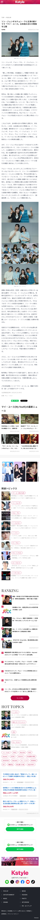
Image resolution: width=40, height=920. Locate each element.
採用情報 (3, 914)
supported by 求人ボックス (33, 813)
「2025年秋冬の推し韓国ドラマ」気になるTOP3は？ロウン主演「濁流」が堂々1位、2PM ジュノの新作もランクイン (29, 447)
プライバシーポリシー (13, 914)
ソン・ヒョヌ (6, 752)
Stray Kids (22, 752)
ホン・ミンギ (24, 760)
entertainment (8, 895)
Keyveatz (5, 756)
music (5, 898)
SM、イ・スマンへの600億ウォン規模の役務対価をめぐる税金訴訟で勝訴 (24, 630)
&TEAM (12, 756)
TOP (2, 17)
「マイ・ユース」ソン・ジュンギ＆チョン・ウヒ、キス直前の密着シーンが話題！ (9, 447)
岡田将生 (10, 764)
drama (5, 902)
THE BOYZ (20, 756)
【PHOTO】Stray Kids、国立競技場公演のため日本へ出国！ (25, 641)
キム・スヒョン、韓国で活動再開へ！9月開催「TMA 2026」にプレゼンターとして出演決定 (25, 619)
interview (25, 902)
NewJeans (14, 760)
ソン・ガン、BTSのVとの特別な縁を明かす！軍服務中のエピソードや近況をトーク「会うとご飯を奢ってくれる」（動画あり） (21, 690)
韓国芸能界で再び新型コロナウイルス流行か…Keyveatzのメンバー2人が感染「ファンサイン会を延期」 (21, 653)
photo (24, 898)
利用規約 (29, 911)
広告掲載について (12, 911)
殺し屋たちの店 (20, 764)
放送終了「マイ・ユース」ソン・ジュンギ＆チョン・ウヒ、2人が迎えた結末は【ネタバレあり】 (29, 427)
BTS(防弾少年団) (31, 756)
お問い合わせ (21, 911)
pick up (5, 891)
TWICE (14, 752)
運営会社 (3, 911)
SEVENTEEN (6, 760)
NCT (4, 764)
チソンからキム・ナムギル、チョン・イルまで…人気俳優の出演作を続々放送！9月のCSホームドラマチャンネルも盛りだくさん (21, 663)
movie (24, 891)
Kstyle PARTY (31, 764)
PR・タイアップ (26, 906)
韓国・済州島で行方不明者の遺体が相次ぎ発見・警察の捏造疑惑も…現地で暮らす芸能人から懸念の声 (25, 597)
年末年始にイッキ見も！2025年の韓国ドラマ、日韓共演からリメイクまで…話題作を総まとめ (10, 427)
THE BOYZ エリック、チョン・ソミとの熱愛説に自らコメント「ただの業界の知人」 (21, 672)
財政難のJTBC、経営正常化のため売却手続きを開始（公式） (25, 608)
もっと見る (20, 698)
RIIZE (29, 752)
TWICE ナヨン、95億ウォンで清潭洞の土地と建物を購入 (20, 681)
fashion (24, 895)
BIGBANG (33, 760)
